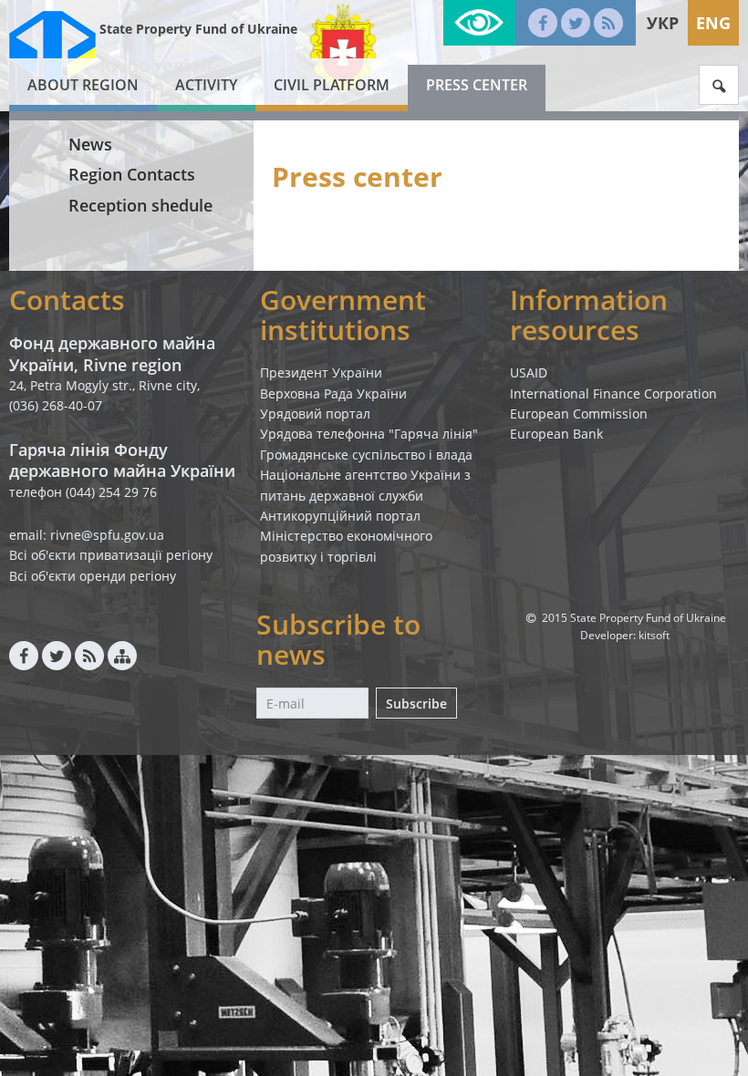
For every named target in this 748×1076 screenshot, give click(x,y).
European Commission (579, 413)
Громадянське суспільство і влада (366, 454)
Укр (663, 23)
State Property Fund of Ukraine (198, 28)
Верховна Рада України (333, 393)
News (90, 144)
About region (83, 85)
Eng (713, 23)
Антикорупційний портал (340, 515)
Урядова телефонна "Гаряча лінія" (369, 433)
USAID (528, 372)
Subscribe (416, 703)
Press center (476, 85)
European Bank (556, 433)
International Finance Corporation (613, 393)
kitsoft (654, 635)
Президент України (321, 372)
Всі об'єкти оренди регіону (92, 576)
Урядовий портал (315, 413)
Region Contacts (131, 174)
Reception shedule (140, 205)
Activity (206, 85)
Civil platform (332, 85)
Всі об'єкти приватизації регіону (111, 555)
